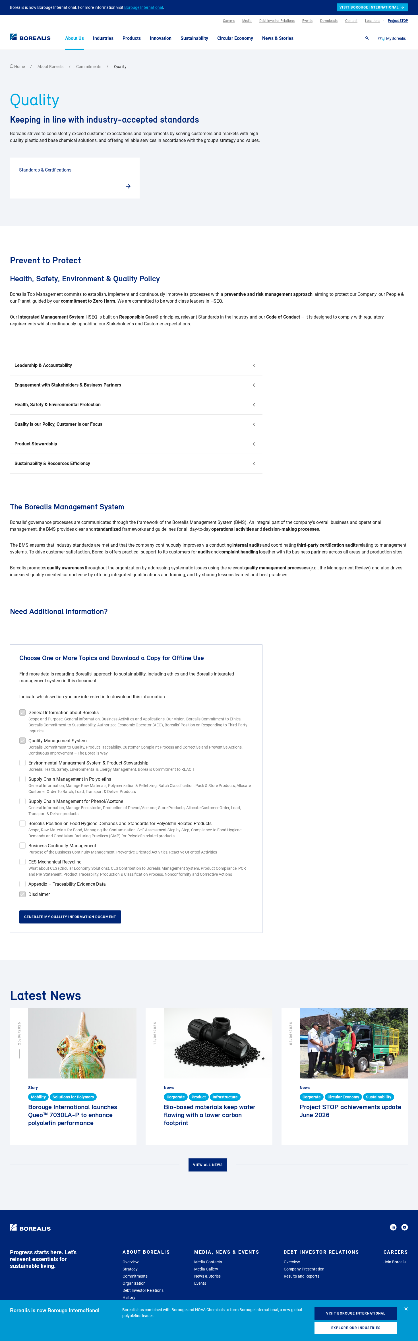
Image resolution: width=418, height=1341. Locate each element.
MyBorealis (396, 38)
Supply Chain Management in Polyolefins (69, 779)
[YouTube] (404, 1228)
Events (200, 1283)
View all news (208, 1165)
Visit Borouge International (356, 1313)
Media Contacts (208, 1262)
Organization (134, 1283)
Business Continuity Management (62, 845)
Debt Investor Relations (143, 1290)
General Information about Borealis (63, 712)
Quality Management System (57, 740)
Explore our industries (355, 1328)
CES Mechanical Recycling (55, 862)
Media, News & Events (226, 1252)
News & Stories (207, 1276)
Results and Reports (301, 1276)
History (129, 1297)
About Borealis (51, 66)
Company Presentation (304, 1269)
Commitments (89, 66)
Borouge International (143, 7)
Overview (131, 1262)
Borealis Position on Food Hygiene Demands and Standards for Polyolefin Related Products (120, 823)
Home (19, 66)
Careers (396, 1252)
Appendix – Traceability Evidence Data (67, 884)
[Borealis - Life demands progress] (23, 38)
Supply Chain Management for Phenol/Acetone (75, 801)
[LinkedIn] (393, 1228)
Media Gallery (206, 1269)
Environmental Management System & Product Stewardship (88, 763)
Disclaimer (39, 894)
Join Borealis (395, 1262)
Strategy (130, 1269)
